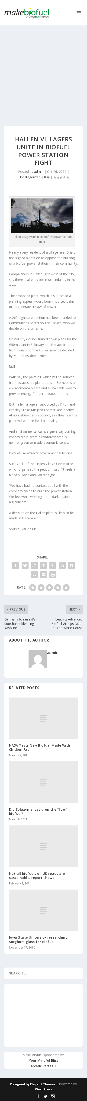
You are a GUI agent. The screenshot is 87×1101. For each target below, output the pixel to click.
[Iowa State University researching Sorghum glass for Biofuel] (43, 910)
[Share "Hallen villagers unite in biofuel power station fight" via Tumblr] (43, 565)
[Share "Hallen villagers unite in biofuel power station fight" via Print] (53, 574)
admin (38, 171)
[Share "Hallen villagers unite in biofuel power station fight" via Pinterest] (53, 565)
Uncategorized (29, 177)
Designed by (20, 1084)
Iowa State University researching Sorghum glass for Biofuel (38, 939)
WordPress (43, 1089)
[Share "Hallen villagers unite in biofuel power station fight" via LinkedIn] (62, 565)
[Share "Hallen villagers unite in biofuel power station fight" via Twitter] (25, 565)
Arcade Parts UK (44, 1066)
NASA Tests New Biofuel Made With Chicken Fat (39, 747)
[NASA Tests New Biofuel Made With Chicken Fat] (43, 718)
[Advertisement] (43, 71)
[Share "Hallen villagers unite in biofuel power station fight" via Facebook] (15, 565)
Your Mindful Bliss (43, 1060)
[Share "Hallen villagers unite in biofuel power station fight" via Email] (43, 574)
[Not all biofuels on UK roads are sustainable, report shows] (43, 846)
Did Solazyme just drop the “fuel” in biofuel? (40, 811)
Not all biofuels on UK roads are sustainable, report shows (37, 875)
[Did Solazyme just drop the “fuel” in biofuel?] (43, 782)
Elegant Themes (42, 1084)
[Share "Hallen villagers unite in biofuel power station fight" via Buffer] (71, 565)
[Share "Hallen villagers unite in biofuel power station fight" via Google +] (34, 565)
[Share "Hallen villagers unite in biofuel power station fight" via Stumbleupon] (34, 574)
